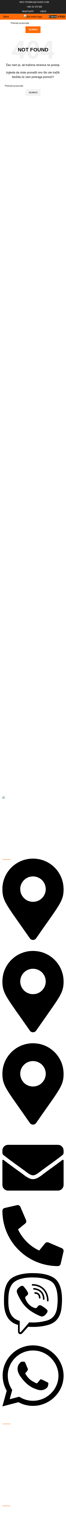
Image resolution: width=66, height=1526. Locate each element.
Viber (42, 11)
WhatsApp (27, 11)
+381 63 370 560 (34, 7)
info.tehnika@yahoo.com (34, 2)
